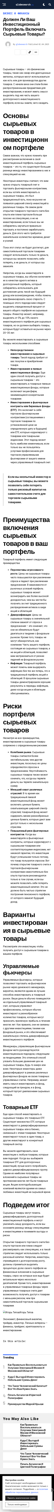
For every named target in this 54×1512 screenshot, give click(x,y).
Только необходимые (17, 1504)
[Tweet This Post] (23, 52)
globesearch (22, 44)
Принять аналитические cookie (21, 1498)
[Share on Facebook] (17, 52)
